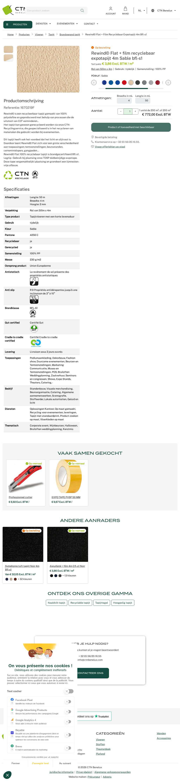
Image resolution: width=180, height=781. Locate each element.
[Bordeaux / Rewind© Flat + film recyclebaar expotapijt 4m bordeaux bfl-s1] (157, 82)
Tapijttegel (101, 602)
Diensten (41, 23)
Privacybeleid (84, 772)
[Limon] (11, 579)
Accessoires (164, 738)
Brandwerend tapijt (70, 34)
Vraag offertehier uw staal (110, 146)
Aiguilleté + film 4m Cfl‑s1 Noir (67, 566)
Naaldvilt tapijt (56, 602)
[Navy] (7, 579)
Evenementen (65, 23)
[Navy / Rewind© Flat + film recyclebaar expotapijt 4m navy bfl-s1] (117, 82)
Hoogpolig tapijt (122, 602)
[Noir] (51, 576)
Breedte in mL (125, 95)
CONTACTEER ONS (89, 673)
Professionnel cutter (20, 497)
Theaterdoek (103, 749)
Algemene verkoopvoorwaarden (112, 772)
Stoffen (100, 744)
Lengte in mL (142, 95)
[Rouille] (15, 579)
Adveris (107, 776)
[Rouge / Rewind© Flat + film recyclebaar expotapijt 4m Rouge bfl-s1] (124, 82)
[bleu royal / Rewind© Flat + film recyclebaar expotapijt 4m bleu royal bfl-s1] (104, 82)
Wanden (161, 733)
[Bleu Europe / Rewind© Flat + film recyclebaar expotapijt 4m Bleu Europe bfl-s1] (111, 82)
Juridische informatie (61, 772)
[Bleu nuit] (55, 576)
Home (10, 34)
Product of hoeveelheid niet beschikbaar (131, 127)
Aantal (96, 110)
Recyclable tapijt (80, 602)
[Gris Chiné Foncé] (60, 576)
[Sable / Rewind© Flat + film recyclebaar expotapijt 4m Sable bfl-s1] (131, 82)
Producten (20, 24)
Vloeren (39, 34)
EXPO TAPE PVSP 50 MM (66, 497)
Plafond (100, 753)
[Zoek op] (83, 10)
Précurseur (94, 776)
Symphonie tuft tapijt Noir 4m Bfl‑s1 (22, 568)
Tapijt (51, 34)
